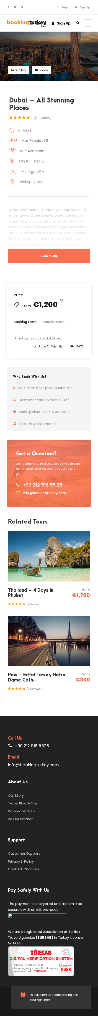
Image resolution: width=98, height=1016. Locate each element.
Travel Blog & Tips (23, 803)
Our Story (16, 795)
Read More (49, 256)
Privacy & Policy (21, 861)
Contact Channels (23, 869)
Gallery (21, 70)
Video (44, 70)
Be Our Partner (20, 818)
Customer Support (24, 853)
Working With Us (21, 811)
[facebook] (8, 7)
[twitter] (22, 7)
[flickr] (15, 7)
